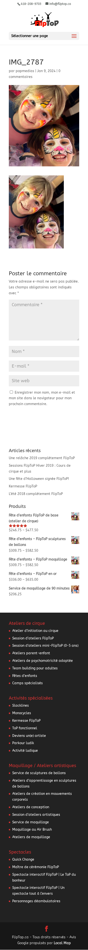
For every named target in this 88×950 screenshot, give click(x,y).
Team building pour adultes (35, 668)
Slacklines (20, 705)
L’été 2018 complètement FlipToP (36, 494)
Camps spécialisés (27, 683)
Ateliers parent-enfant (31, 653)
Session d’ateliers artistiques (36, 815)
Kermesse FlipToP (23, 486)
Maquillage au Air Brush (32, 829)
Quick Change (23, 859)
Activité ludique (25, 751)
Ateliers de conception (30, 807)
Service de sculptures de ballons (39, 773)
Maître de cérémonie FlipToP (35, 867)
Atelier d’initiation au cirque (35, 631)
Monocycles (21, 713)
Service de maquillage (30, 822)
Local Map (62, 943)
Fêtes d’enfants (24, 676)
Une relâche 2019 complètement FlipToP (42, 458)
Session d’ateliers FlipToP (33, 638)
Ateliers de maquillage (31, 837)
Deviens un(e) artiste (29, 736)
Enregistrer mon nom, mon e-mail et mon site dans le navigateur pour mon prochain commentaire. (42, 398)
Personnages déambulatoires (36, 901)
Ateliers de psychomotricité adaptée (42, 661)
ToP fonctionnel (24, 728)
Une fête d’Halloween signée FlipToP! (39, 479)
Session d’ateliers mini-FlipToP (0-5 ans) (45, 646)
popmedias (25, 71)
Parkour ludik (23, 743)
